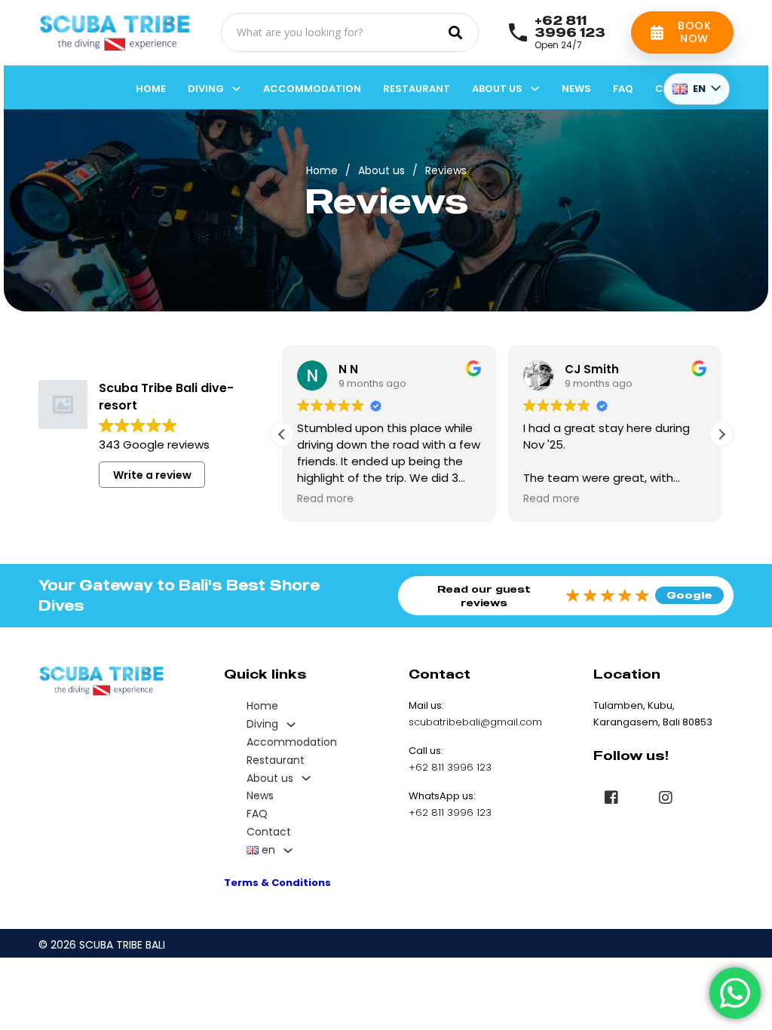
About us (497, 88)
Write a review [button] (152, 475)
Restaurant (416, 88)
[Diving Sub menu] (236, 88)
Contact (269, 831)
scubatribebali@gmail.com (475, 722)
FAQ (623, 88)
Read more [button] (325, 499)
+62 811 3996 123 (570, 26)
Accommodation (312, 88)
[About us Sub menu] (535, 88)
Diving (206, 88)
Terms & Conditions (277, 882)
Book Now (694, 32)
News (576, 88)
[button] (721, 434)
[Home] (114, 32)
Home (151, 88)
